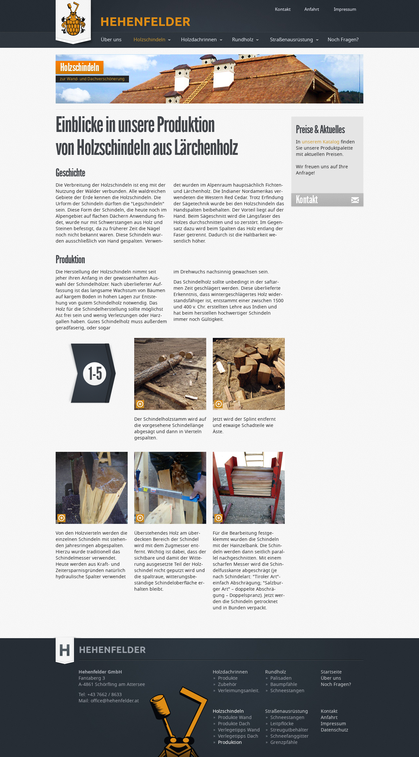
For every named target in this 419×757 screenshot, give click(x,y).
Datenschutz (334, 730)
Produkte (228, 678)
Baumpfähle (283, 684)
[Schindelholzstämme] (170, 374)
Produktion (230, 742)
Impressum (345, 10)
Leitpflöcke (282, 724)
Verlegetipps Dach (238, 736)
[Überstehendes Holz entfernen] (170, 488)
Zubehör (227, 684)
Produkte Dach (234, 724)
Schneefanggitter (289, 736)
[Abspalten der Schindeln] (92, 488)
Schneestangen (287, 691)
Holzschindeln (149, 39)
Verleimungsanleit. (239, 691)
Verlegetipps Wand (239, 730)
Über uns (111, 39)
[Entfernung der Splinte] (249, 374)
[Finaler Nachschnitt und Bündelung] (249, 488)
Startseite (331, 672)
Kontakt (283, 10)
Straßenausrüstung (291, 39)
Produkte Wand (235, 717)
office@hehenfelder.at (115, 701)
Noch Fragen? (343, 39)
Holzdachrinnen (199, 39)
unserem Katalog (320, 142)
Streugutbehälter (289, 730)
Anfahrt (311, 10)
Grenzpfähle (284, 742)
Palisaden (281, 678)
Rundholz (242, 39)
